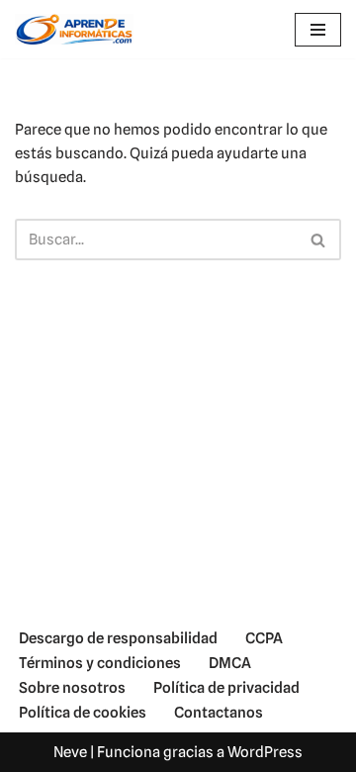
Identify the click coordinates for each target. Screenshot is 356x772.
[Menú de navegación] (318, 30)
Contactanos (218, 713)
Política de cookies (82, 713)
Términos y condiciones (100, 663)
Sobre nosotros (72, 688)
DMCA (230, 663)
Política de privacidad (226, 688)
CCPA (264, 638)
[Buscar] (319, 239)
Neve (70, 752)
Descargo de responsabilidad (118, 638)
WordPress (265, 752)
